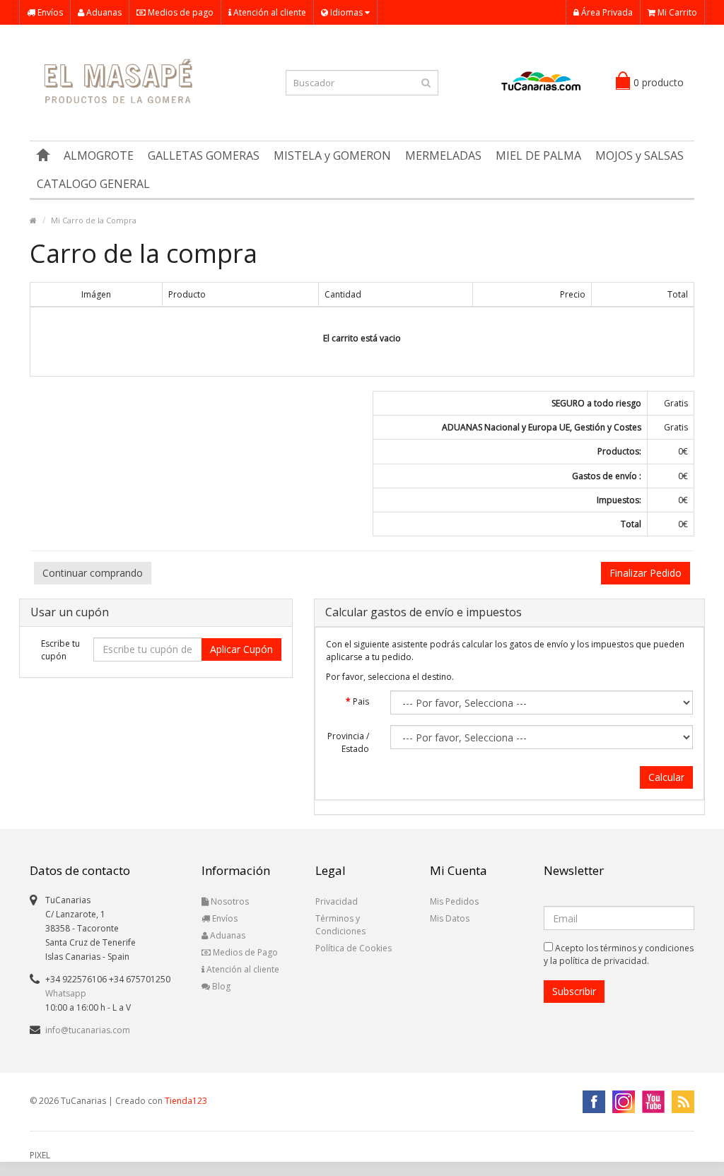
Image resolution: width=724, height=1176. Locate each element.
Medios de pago (180, 12)
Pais (361, 701)
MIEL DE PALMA (538, 155)
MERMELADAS (443, 155)
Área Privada (606, 12)
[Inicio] (43, 155)
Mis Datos (449, 918)
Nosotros (229, 901)
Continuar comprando (92, 573)
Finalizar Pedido (645, 573)
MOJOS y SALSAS (639, 155)
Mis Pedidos (454, 901)
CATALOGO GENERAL (93, 184)
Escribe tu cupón (60, 649)
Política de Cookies (353, 948)
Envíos (49, 12)
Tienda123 (186, 1101)
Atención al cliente (268, 12)
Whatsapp (65, 993)
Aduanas (103, 12)
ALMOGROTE (99, 155)
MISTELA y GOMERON (332, 155)
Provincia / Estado (348, 742)
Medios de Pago (244, 952)
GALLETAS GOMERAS (203, 155)
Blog (220, 986)
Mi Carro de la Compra (93, 220)
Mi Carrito (676, 12)
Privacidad (336, 901)
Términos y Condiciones (340, 924)
